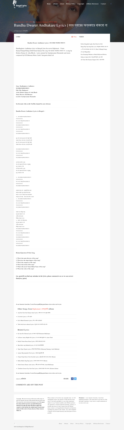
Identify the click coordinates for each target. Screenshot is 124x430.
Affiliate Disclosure (92, 4)
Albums (55, 4)
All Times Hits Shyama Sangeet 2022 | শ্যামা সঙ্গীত (92, 59)
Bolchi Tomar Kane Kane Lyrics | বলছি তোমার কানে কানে (31, 341)
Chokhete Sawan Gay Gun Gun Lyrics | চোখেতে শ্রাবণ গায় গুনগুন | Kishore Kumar (38, 368)
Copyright (81, 4)
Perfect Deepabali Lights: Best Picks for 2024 (91, 44)
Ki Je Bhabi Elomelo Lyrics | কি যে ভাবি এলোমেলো (30, 320)
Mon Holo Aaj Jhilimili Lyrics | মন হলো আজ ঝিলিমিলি (31, 345)
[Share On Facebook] (72, 378)
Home (49, 4)
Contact (103, 4)
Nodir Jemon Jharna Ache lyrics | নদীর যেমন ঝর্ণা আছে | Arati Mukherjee (36, 364)
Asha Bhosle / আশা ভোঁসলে (23, 22)
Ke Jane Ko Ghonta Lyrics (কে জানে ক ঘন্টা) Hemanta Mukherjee (34, 333)
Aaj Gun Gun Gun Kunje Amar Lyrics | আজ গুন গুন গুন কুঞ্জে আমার (34, 312)
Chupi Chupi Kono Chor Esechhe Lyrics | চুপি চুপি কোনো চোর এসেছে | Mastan (37, 357)
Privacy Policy (70, 4)
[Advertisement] (46, 70)
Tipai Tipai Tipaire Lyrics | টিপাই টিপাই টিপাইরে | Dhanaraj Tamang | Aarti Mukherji (38, 349)
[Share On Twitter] (75, 378)
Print (75, 37)
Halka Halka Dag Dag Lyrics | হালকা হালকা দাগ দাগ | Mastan (32, 360)
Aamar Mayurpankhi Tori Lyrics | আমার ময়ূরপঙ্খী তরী (31, 353)
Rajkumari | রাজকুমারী (21, 31)
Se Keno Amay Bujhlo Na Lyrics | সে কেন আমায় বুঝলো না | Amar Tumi (35, 337)
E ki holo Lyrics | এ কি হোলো (25, 316)
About (62, 4)
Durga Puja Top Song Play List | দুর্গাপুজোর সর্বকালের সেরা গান (94, 46)
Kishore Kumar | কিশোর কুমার (46, 22)
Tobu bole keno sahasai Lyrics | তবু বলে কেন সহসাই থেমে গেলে (32, 324)
